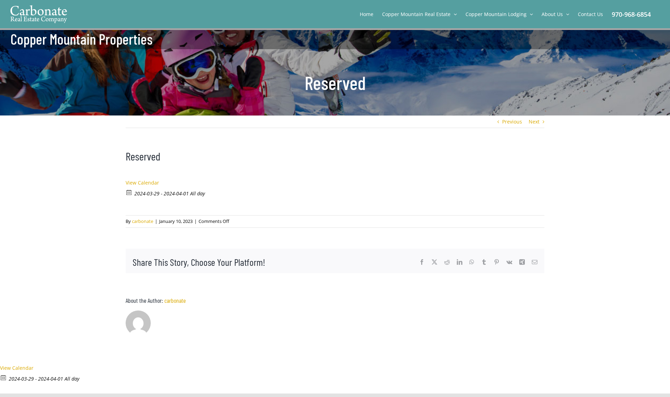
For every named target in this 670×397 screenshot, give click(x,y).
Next (534, 121)
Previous (512, 121)
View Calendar (142, 182)
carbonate (142, 221)
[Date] (129, 192)
